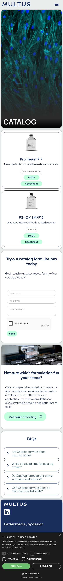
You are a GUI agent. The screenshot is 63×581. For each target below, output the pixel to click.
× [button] (60, 535)
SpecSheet (31, 183)
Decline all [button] (46, 566)
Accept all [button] (16, 566)
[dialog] (31, 556)
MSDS (31, 177)
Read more (20, 547)
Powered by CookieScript (32, 577)
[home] (17, 4)
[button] (31, 453)
